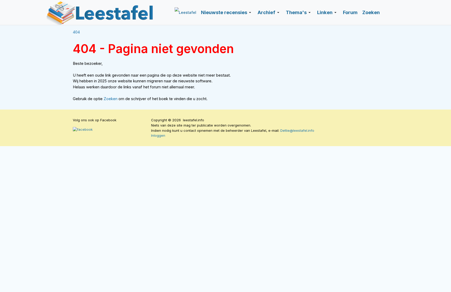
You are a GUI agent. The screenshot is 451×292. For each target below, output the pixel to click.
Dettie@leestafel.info (297, 130)
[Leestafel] (100, 12)
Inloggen (158, 135)
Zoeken (111, 98)
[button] (227, 12)
